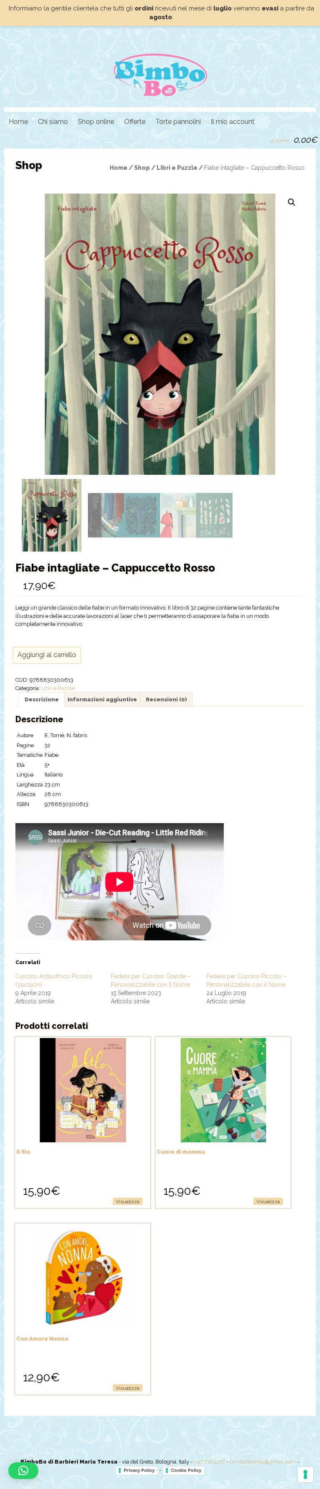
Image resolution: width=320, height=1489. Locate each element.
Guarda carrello (260, 139)
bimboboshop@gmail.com (263, 1462)
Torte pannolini (178, 122)
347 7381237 (209, 1462)
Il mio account (233, 122)
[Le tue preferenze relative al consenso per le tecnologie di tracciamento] (305, 1474)
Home (18, 122)
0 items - (293, 140)
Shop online (96, 122)
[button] (291, 202)
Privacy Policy (139, 1470)
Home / (122, 167)
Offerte (134, 122)
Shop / (145, 167)
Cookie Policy (186, 1470)
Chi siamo (53, 122)
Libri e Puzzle (58, 688)
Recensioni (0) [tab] (166, 699)
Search (246, 139)
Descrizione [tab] (42, 699)
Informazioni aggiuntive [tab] (102, 699)
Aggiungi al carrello (47, 655)
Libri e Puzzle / (180, 167)
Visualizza (128, 1201)
